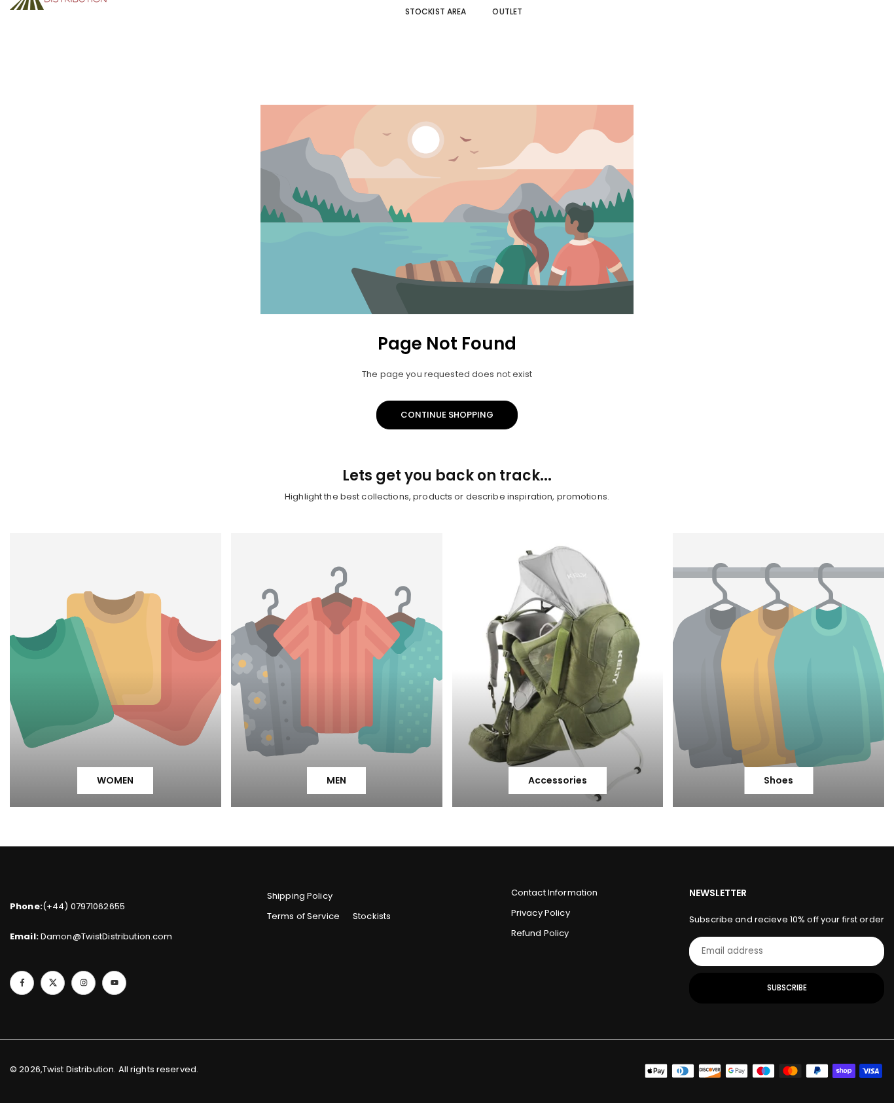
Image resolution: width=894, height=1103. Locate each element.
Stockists (372, 916)
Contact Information (554, 892)
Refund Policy (540, 933)
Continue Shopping (447, 414)
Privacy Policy (540, 913)
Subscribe (787, 988)
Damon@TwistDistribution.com (91, 936)
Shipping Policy (299, 896)
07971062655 (98, 906)
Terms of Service (303, 916)
